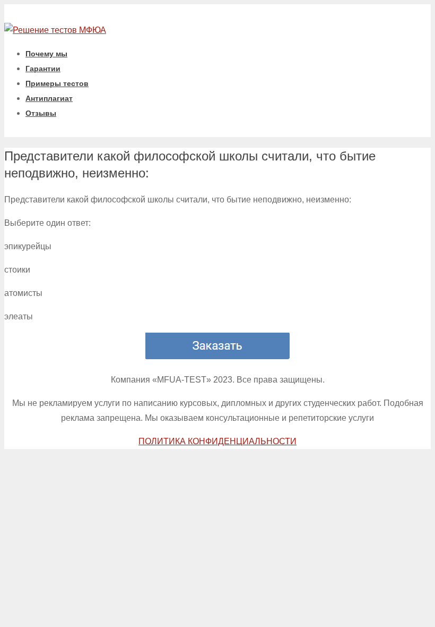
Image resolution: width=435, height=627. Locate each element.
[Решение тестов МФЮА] (55, 30)
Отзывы (40, 113)
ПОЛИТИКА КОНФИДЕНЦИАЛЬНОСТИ (217, 441)
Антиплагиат (49, 98)
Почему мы (46, 53)
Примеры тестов (57, 83)
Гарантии (42, 68)
